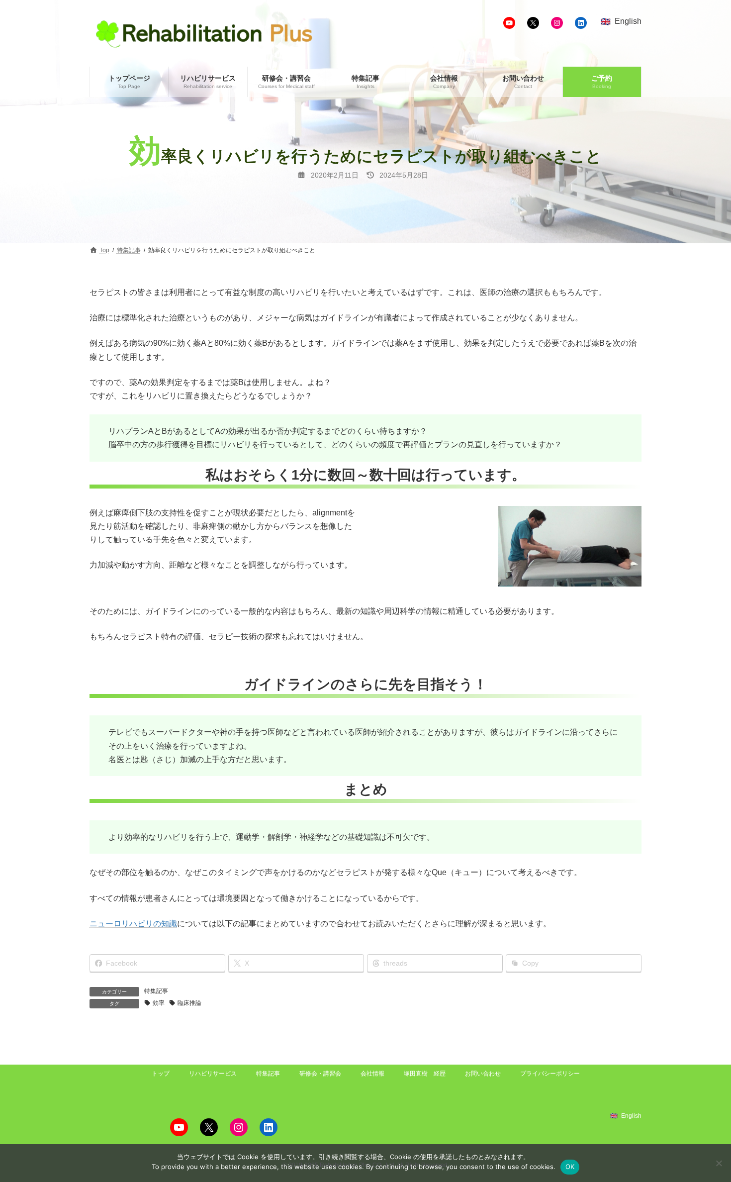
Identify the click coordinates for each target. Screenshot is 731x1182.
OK (570, 1167)
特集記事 (156, 990)
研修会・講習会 (320, 1073)
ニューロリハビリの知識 (133, 923)
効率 (159, 1002)
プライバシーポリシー (550, 1073)
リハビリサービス (213, 1073)
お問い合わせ (483, 1073)
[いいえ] (719, 1163)
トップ (161, 1073)
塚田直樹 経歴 (425, 1073)
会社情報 (372, 1073)
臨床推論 (189, 1002)
